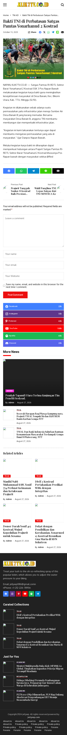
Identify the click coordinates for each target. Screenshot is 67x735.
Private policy (21, 724)
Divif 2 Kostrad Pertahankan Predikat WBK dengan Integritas (49, 486)
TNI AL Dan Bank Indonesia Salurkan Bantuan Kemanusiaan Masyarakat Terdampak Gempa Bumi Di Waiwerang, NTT (40, 434)
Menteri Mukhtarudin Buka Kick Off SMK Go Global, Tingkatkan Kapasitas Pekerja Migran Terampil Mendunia (40, 669)
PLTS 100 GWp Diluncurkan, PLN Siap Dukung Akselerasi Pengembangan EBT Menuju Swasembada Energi (40, 697)
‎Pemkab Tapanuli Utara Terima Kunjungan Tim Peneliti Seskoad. (32, 397)
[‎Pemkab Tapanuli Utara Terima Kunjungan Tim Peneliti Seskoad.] (33, 382)
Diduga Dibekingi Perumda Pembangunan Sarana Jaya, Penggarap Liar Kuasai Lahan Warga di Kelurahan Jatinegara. (39, 683)
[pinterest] (18, 594)
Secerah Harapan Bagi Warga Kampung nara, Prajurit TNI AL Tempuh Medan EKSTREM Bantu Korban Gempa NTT (40, 416)
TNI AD (15, 15)
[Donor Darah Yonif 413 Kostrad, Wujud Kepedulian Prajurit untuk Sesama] (8, 628)
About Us (7, 721)
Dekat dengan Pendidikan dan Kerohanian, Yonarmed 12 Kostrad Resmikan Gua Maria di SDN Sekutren (49, 534)
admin (11, 403)
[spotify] (31, 594)
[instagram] (12, 594)
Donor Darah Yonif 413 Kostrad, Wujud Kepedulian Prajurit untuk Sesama (17, 530)
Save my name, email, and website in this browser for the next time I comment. (34, 285)
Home (6, 15)
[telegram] (38, 594)
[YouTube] (25, 594)
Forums (54, 727)
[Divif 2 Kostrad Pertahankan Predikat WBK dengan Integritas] (8, 614)
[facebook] (6, 594)
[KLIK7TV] (19, 563)
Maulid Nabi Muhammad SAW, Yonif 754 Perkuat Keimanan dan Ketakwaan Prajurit (17, 488)
